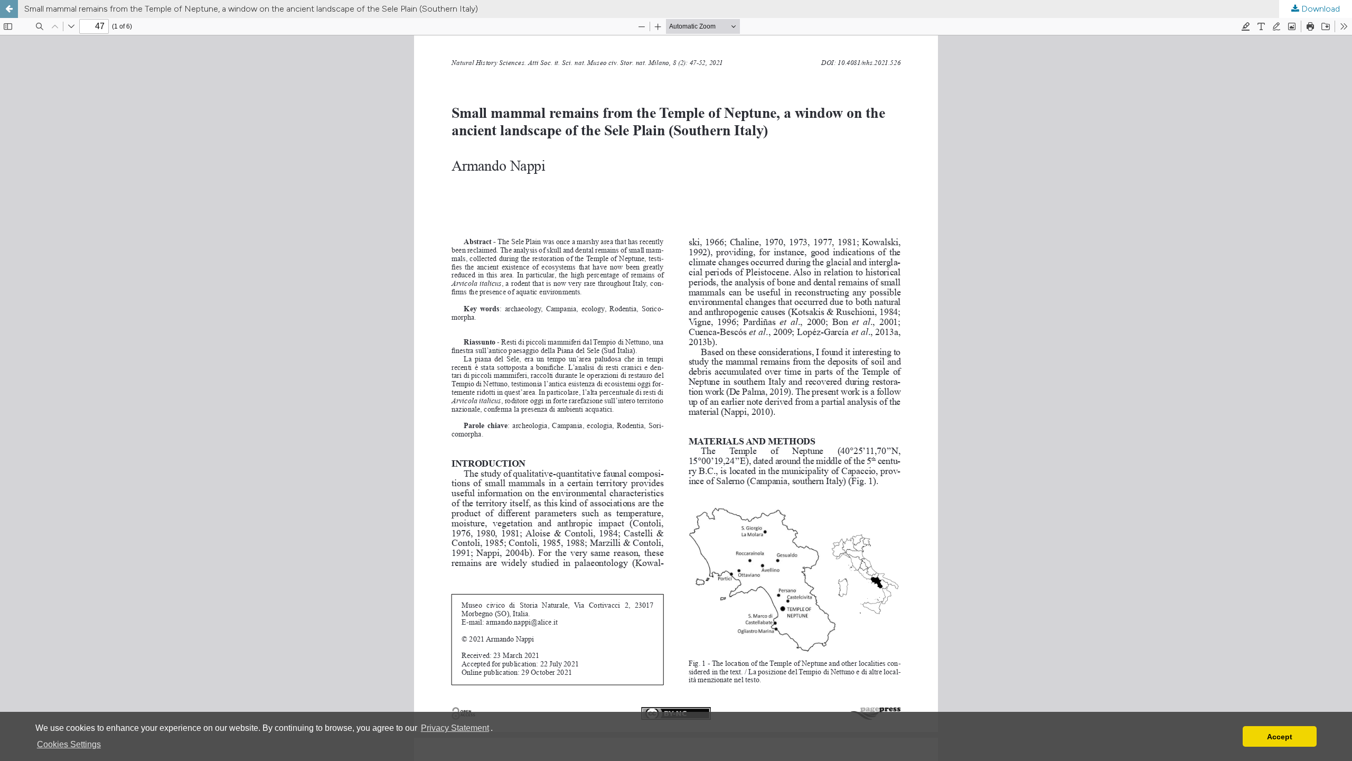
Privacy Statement (455, 727)
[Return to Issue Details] (9, 9)
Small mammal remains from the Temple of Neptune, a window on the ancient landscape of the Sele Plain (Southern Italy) (251, 9)
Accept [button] (1279, 736)
